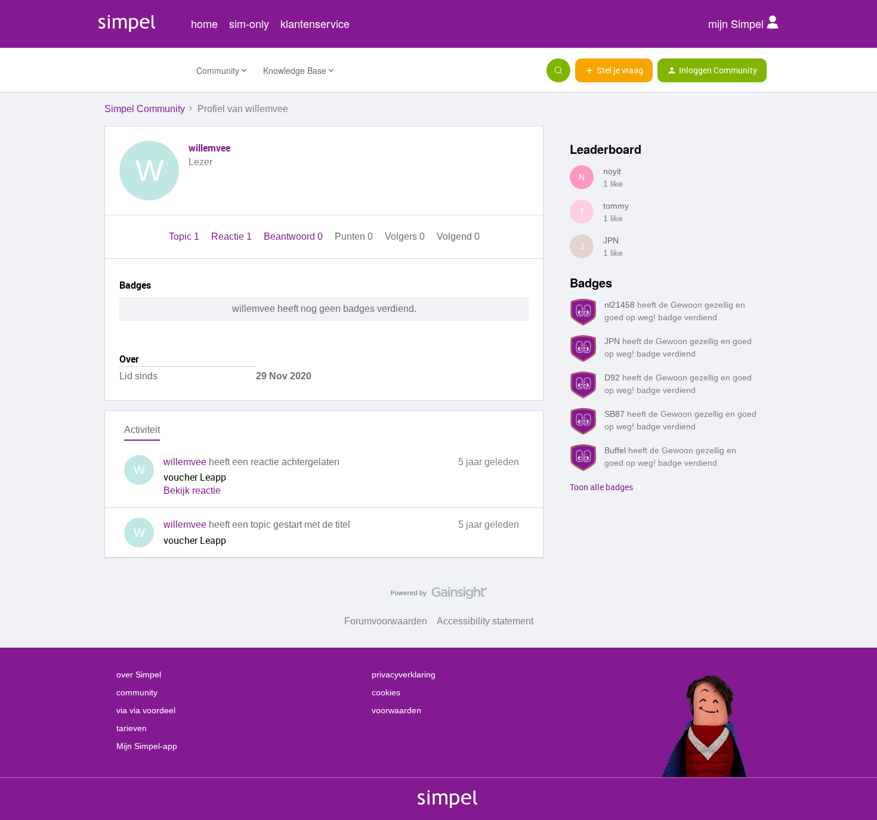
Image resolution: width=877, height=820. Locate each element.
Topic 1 (185, 236)
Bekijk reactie (192, 490)
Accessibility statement (485, 621)
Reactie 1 (232, 236)
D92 (612, 377)
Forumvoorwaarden (385, 621)
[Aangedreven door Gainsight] (439, 596)
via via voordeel (145, 710)
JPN (611, 240)
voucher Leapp (194, 477)
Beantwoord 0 (294, 236)
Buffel (615, 450)
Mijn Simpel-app (146, 746)
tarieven (131, 728)
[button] (614, 70)
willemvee (209, 147)
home (204, 23)
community (137, 692)
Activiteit (142, 430)
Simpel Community (144, 109)
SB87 (614, 414)
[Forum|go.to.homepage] (143, 70)
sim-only (249, 23)
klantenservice (315, 23)
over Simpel (138, 674)
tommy (616, 206)
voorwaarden (396, 710)
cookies (386, 692)
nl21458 (619, 305)
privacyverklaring (404, 674)
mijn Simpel (737, 23)
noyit (612, 171)
